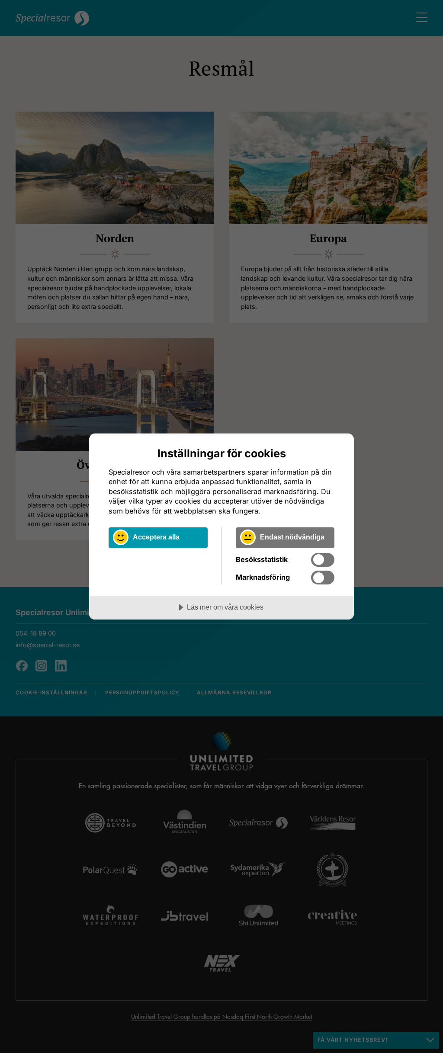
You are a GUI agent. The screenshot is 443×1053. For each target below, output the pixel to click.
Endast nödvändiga (292, 537)
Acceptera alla (156, 537)
